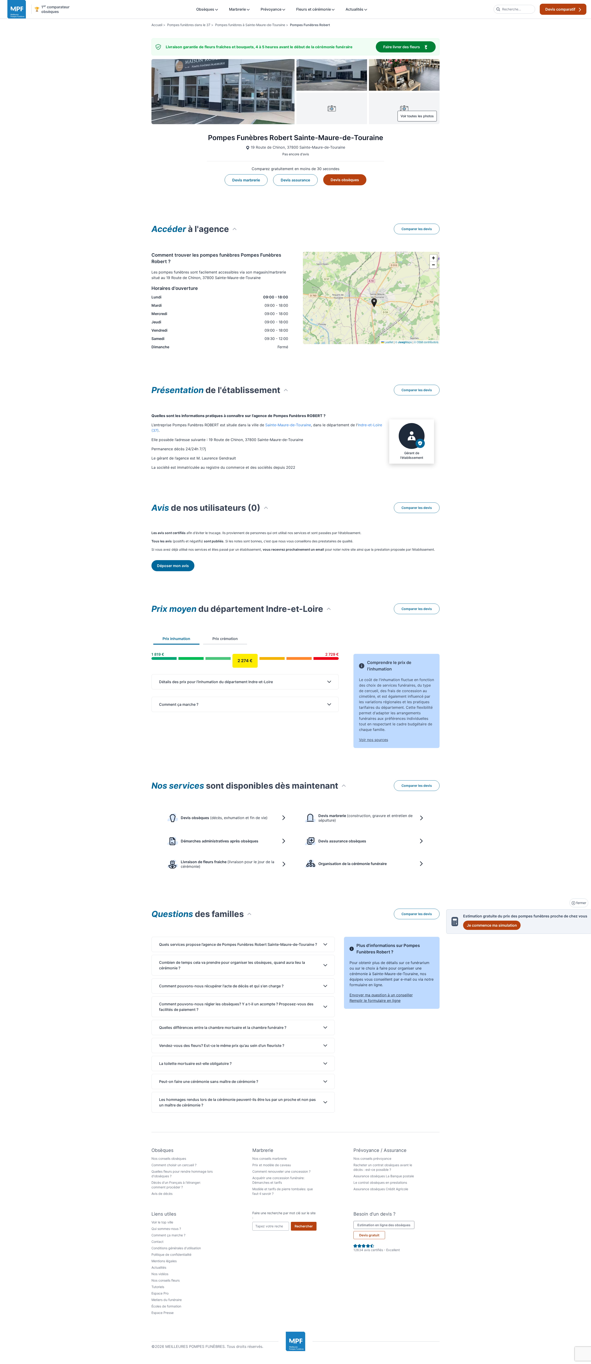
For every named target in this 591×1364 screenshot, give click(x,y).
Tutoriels (157, 1287)
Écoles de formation (166, 1306)
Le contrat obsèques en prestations (380, 1182)
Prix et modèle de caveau (271, 1165)
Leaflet (388, 342)
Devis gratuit (369, 1235)
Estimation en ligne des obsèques (385, 1225)
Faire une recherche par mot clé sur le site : (284, 1215)
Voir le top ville (162, 1222)
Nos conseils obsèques (168, 1158)
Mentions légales (164, 1261)
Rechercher (306, 1226)
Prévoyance (271, 9)
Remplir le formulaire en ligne (375, 1000)
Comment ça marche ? (168, 1235)
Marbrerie (238, 9)
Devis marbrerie (246, 180)
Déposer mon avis (173, 565)
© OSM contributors (426, 342)
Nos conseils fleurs (165, 1280)
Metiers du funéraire (166, 1300)
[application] (371, 298)
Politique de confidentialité (171, 1254)
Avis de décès (161, 1194)
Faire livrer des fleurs (409, 46)
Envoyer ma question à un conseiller (381, 995)
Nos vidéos (159, 1274)
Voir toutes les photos (417, 116)
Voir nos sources (373, 739)
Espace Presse (162, 1313)
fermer (580, 903)
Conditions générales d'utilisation (176, 1248)
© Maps (403, 342)
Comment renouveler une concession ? (281, 1171)
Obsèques (205, 9)
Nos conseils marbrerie (269, 1158)
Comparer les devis (416, 229)
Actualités (355, 9)
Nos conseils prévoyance (372, 1158)
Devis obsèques (345, 179)
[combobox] (514, 9)
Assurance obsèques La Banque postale (383, 1176)
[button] (433, 258)
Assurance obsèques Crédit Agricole (380, 1189)
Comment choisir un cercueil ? (173, 1165)
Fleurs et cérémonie (314, 9)
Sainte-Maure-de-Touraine (288, 425)
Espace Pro (160, 1293)
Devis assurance (295, 180)
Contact (157, 1242)
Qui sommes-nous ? (166, 1229)
